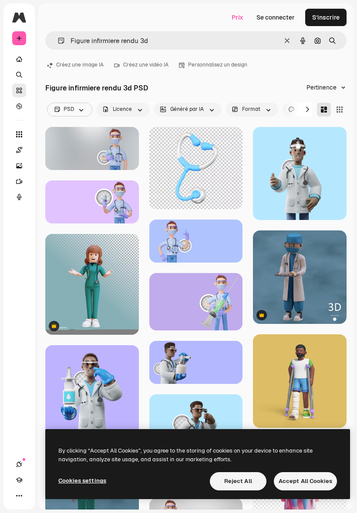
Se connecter (275, 17)
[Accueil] (19, 59)
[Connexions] (19, 464)
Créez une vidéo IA (145, 64)
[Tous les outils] (19, 134)
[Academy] (19, 480)
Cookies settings (82, 480)
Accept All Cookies (305, 481)
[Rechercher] (19, 75)
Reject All (238, 481)
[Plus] (19, 496)
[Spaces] (19, 150)
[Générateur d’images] (19, 166)
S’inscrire (326, 17)
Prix (237, 17)
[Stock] (19, 90)
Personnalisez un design (217, 64)
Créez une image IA (80, 64)
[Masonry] (324, 110)
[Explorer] (19, 106)
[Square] (340, 110)
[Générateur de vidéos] (19, 181)
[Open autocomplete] (58, 40)
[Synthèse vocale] (19, 197)
